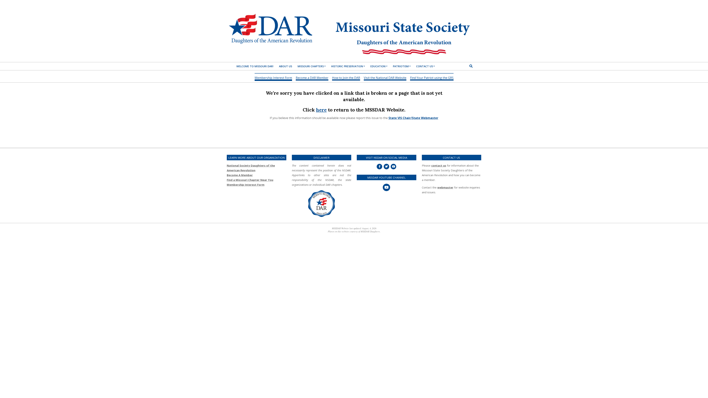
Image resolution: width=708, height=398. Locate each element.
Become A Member (240, 175)
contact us (438, 165)
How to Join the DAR (346, 78)
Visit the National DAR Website (385, 78)
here (321, 110)
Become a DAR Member (312, 78)
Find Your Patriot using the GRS (432, 78)
